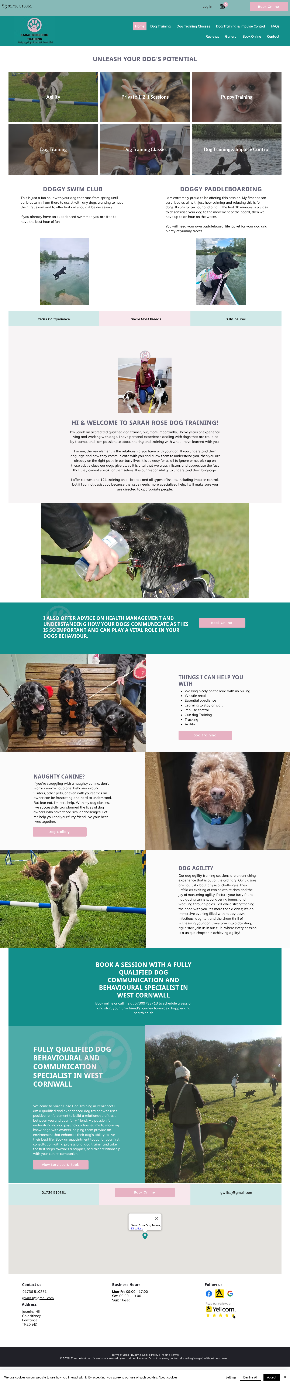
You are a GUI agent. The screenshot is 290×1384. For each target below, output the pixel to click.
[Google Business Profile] (230, 1293)
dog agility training (200, 875)
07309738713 (147, 1003)
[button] (225, 4)
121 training (110, 479)
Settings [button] (230, 1377)
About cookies (168, 1377)
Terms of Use (120, 1354)
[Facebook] (209, 1293)
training (158, 441)
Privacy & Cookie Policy (144, 1354)
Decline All (250, 1377)
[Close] (284, 1377)
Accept (271, 1377)
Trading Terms (169, 1354)
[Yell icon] (219, 1293)
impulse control (206, 479)
